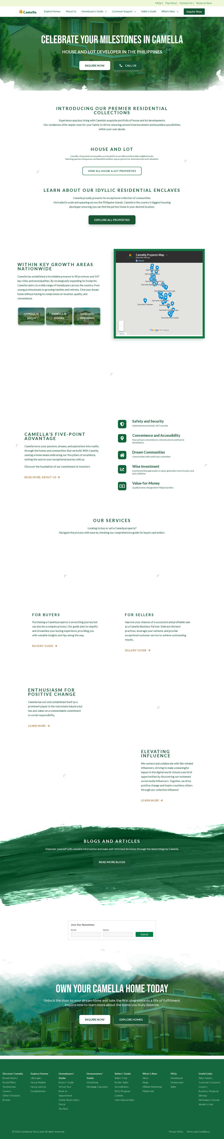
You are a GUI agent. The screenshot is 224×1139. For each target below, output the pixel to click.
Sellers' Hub (121, 1077)
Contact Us (186, 3)
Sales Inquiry (205, 1077)
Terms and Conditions (198, 1131)
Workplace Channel (209, 1099)
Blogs (145, 1082)
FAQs (158, 3)
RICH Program (122, 1091)
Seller (173, 1086)
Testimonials (9, 1086)
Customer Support (122, 11)
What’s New (168, 11)
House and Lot (38, 1086)
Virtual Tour (65, 1086)
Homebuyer (177, 1077)
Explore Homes (52, 11)
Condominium (38, 1091)
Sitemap (203, 1095)
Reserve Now (204, 3)
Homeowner (177, 1082)
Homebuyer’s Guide (92, 11)
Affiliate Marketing (152, 1086)
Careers (7, 1091)
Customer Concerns (209, 1082)
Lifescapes (36, 1077)
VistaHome (92, 1082)
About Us (71, 11)
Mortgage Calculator (97, 1086)
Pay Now (170, 3)
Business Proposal (208, 1091)
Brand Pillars (9, 1082)
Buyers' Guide (66, 1082)
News (146, 1077)
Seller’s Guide (148, 11)
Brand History (10, 1077)
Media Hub (148, 1091)
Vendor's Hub (206, 1104)
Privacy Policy (176, 1131)
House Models (38, 1082)
